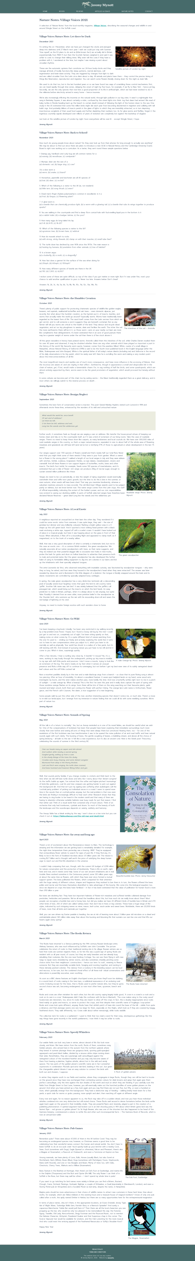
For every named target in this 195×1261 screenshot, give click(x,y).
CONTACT (149, 11)
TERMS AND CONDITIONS (97, 1252)
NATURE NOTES (127, 11)
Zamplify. (111, 1258)
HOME (45, 11)
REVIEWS (79, 11)
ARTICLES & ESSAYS (102, 11)
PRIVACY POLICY (97, 1249)
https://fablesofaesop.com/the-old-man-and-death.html (78, 816)
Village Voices (100, 25)
